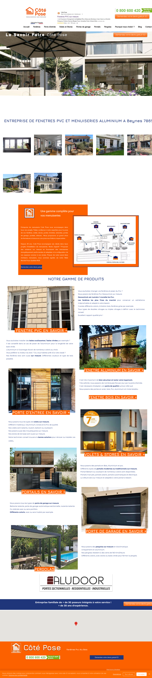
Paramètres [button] (117, 674)
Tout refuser (129, 674)
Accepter (141, 674)
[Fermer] (149, 674)
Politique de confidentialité (18, 675)
